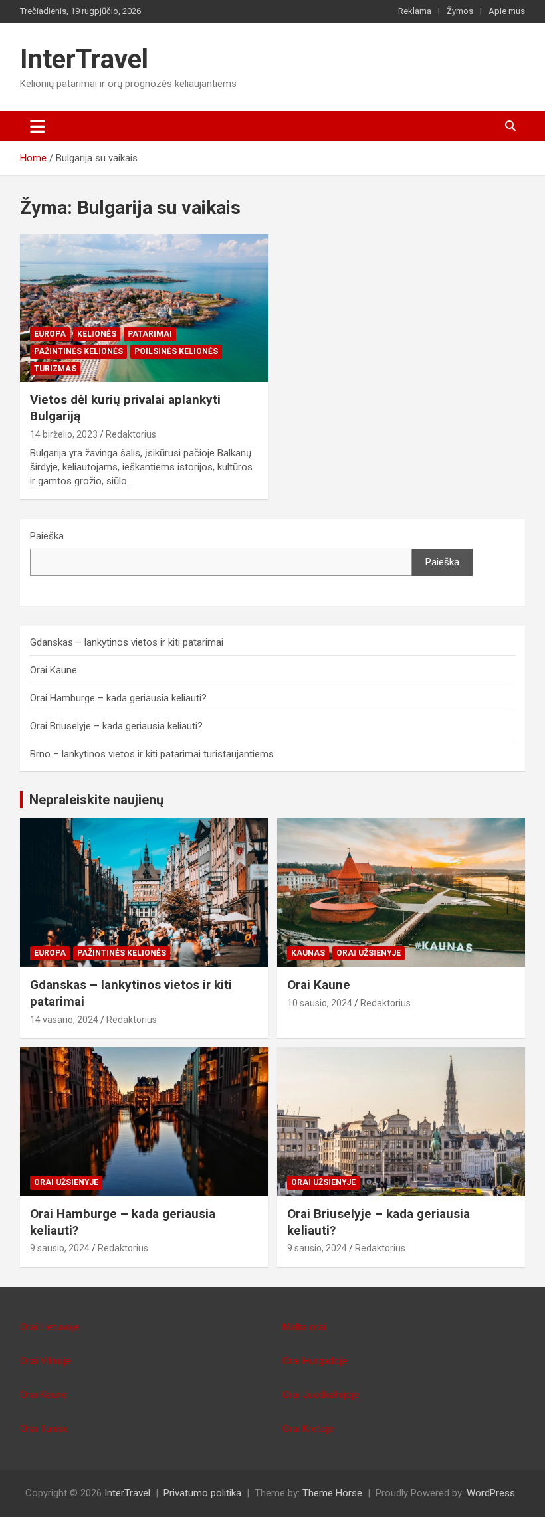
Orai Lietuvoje (49, 1327)
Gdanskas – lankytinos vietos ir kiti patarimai (126, 642)
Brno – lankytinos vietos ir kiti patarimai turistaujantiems (152, 754)
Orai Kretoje (308, 1429)
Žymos (460, 11)
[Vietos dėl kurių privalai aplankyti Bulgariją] (144, 308)
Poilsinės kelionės (176, 351)
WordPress (491, 1493)
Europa (50, 334)
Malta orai (304, 1327)
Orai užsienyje (368, 953)
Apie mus (507, 11)
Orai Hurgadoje (314, 1361)
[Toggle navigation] (37, 126)
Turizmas (55, 368)
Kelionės (96, 334)
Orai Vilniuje (45, 1361)
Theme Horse (332, 1493)
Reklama (414, 11)
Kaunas (308, 953)
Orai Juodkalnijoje (320, 1395)
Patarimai (150, 334)
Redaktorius (131, 434)
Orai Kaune (53, 670)
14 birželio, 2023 (64, 434)
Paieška (47, 536)
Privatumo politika (202, 1493)
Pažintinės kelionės (78, 351)
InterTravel (84, 59)
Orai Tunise (44, 1429)
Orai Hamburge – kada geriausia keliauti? (118, 698)
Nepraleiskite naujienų (96, 800)
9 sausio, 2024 (60, 1248)
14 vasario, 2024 (64, 1019)
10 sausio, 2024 (319, 1003)
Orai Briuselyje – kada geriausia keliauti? (116, 726)
